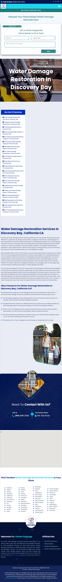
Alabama (9, 488)
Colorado (9, 497)
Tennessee (52, 494)
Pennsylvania (39, 510)
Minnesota (24, 507)
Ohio (36, 504)
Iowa (22, 492)
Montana (52, 492)
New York (38, 498)
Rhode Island (39, 512)
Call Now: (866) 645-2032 (32, 10)
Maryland (23, 501)
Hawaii (9, 509)
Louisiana (24, 497)
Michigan (23, 505)
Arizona (9, 492)
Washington (53, 504)
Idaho (8, 511)
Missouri (23, 511)
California (10, 495)
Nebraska (38, 487)
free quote (16, 555)
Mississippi (24, 509)
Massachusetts (25, 503)
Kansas (23, 493)
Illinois (23, 488)
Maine (22, 499)
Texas (51, 496)
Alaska (9, 490)
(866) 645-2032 (19, 2)
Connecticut (10, 499)
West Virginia (53, 506)
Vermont (52, 500)
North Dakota (39, 502)
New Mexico (38, 496)
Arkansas (9, 493)
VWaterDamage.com (11, 578)
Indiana (23, 490)
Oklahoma (38, 506)
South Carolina (54, 489)
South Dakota (53, 491)
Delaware (9, 501)
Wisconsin (52, 508)
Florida (9, 505)
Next (48, 51)
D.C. (8, 503)
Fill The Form (43, 415)
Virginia (51, 502)
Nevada (37, 489)
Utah (50, 498)
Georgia (9, 507)
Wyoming (52, 510)
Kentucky (24, 495)
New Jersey (38, 494)
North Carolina (39, 500)
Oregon (37, 508)
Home (17, 92)
